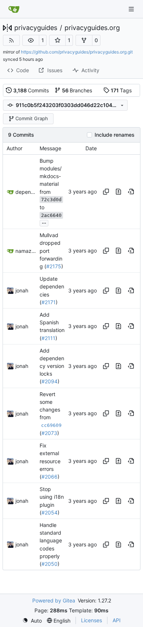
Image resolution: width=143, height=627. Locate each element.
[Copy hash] (105, 191)
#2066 (49, 476)
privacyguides (35, 28)
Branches (77, 90)
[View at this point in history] (130, 191)
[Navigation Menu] (132, 9)
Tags (121, 90)
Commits (31, 90)
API (117, 620)
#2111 (48, 338)
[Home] (14, 9)
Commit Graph (31, 118)
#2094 (49, 382)
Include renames (115, 134)
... (44, 222)
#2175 (53, 266)
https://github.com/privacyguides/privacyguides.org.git (77, 52)
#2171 (48, 302)
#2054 (49, 512)
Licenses (91, 620)
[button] (30, 40)
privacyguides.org (92, 28)
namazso (25, 251)
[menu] (32, 620)
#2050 (49, 564)
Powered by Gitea (53, 600)
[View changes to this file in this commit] (118, 191)
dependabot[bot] (25, 192)
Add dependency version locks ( (52, 366)
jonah (21, 290)
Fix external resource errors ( (50, 461)
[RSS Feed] (11, 40)
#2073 (49, 433)
